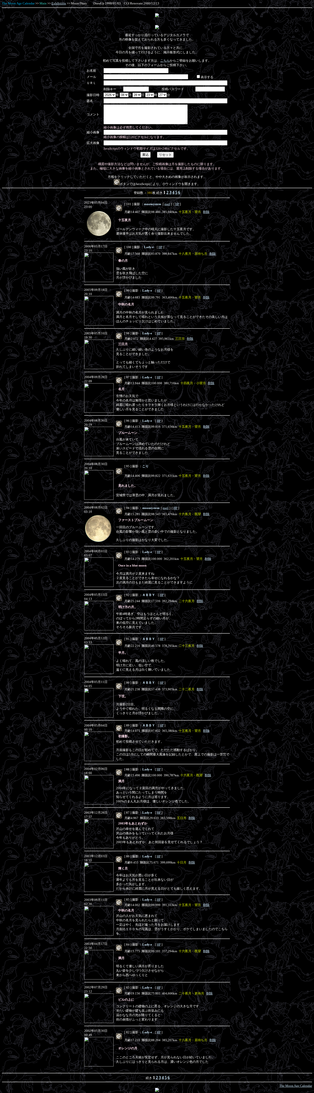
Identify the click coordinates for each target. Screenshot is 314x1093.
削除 (206, 212)
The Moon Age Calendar (18, 3)
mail (167, 204)
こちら (165, 60)
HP (177, 204)
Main (43, 3)
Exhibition (59, 3)
